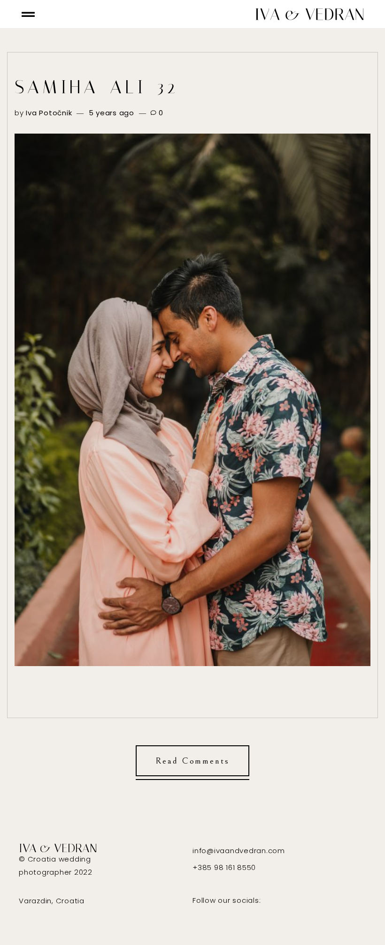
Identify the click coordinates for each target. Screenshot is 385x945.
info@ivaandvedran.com (238, 850)
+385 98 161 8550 (224, 867)
